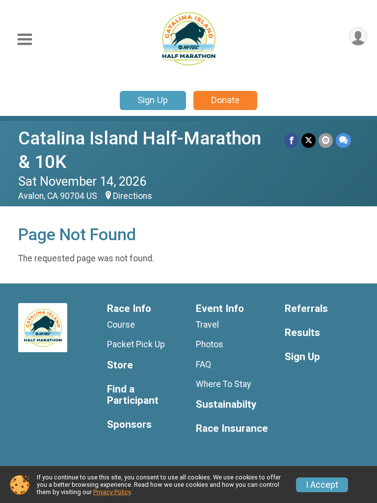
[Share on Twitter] (308, 140)
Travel (207, 325)
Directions (132, 196)
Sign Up (152, 100)
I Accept (322, 485)
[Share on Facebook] (291, 140)
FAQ (203, 364)
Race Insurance (232, 428)
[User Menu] (358, 37)
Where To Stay (223, 384)
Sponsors (129, 424)
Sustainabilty (226, 404)
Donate (225, 100)
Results (302, 332)
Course (121, 325)
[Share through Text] (343, 140)
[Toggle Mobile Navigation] (24, 39)
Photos (209, 344)
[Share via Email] (326, 140)
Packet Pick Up (136, 344)
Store (120, 365)
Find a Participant (133, 395)
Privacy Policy (112, 492)
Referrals (306, 308)
